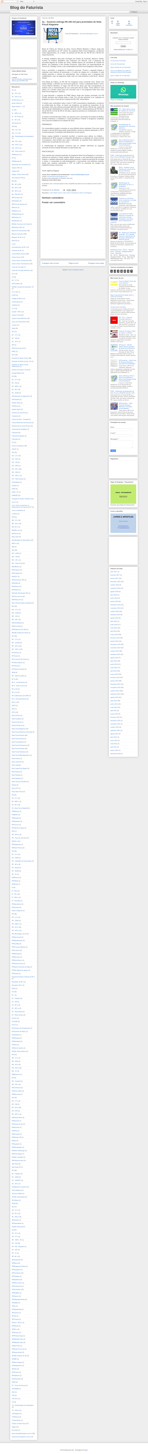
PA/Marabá (15, 818)
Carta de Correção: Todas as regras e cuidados (127, 332)
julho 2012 (113, 700)
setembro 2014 (115, 614)
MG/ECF (14, 576)
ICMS (13, 489)
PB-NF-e (14, 841)
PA (12, 795)
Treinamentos (16, 1420)
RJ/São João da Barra (19, 1051)
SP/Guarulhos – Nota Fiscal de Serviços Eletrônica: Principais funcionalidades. (125, 405)
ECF (13, 355)
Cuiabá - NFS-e (17, 312)
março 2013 (114, 674)
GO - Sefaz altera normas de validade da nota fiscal (127, 110)
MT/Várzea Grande (18, 669)
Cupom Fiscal (16, 315)
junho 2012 (114, 704)
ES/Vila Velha (16, 403)
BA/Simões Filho (17, 227)
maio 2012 (113, 707)
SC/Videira (15, 1200)
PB (13, 831)
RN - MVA (15, 1061)
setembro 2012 (115, 694)
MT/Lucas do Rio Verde (19, 659)
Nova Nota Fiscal (17, 791)
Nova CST (15, 788)
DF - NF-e (15, 341)
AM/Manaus (15, 154)
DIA (13, 345)
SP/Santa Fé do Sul (18, 1349)
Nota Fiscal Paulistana (19, 752)
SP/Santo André (17, 1352)
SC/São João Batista (18, 1197)
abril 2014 (113, 631)
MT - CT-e (15, 639)
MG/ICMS (15, 583)
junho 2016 (114, 598)
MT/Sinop (15, 666)
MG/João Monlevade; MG (20, 593)
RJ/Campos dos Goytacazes (21, 1028)
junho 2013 (114, 664)
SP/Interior (15, 1296)
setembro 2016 (115, 588)
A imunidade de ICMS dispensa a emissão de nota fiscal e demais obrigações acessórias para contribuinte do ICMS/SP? (122, 218)
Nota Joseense (16, 762)
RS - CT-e (15, 1101)
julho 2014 (113, 621)
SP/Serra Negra (17, 1362)
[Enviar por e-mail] (67, 190)
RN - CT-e (15, 1058)
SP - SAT (15, 1250)
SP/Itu (14, 1306)
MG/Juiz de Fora (17, 596)
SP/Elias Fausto (17, 1283)
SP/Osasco (15, 1332)
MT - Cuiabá (16, 642)
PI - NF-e (15, 894)
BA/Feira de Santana (18, 204)
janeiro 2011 (114, 750)
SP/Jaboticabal (16, 1309)
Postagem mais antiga (96, 263)
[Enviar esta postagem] (63, 190)
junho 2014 (114, 624)
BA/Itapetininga (16, 214)
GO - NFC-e (16, 475)
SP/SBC (14, 1359)
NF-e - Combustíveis (18, 682)
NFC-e (14, 702)
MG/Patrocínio (16, 599)
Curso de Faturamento (19, 321)
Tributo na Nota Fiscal (19, 1423)
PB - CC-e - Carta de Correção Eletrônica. (125, 318)
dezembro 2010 (115, 753)
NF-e (13, 679)
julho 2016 (113, 595)
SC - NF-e (15, 1183)
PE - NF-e (15, 864)
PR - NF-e (15, 927)
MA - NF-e (15, 523)
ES (13, 376)
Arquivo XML (16, 168)
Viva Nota (15, 1430)
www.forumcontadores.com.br (21, 1437)
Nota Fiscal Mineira (18, 742)
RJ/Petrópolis (16, 1041)
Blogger (85, 1450)
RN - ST (14, 1071)
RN (13, 1054)
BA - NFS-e (15, 191)
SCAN (14, 1203)
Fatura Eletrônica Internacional (21, 422)
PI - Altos (14, 891)
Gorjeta (14, 485)
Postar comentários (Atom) (75, 270)
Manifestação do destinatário (21, 540)
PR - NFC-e (15, 930)
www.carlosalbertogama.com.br (89, 33)
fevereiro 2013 (115, 677)
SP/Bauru (15, 1263)
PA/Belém (15, 814)
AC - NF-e (15, 93)
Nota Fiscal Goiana (18, 738)
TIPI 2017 (15, 1398)
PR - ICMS (15, 920)
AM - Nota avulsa (17, 151)
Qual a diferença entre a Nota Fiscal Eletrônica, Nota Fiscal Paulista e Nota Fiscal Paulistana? (127, 142)
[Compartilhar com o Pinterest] (75, 190)
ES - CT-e (15, 379)
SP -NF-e (15, 1256)
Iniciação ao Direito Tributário (21, 499)
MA (13, 517)
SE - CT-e (15, 1210)
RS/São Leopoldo (17, 1157)
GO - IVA (14, 462)
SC (13, 1170)
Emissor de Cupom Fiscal (20, 370)
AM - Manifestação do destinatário (23, 136)
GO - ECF (15, 459)
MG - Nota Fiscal (17, 563)
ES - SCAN (15, 393)
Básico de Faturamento (19, 230)
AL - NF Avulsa (16, 116)
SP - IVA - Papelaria (18, 1246)
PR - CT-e (15, 917)
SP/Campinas (16, 1273)
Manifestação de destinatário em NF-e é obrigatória (126, 184)
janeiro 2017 (114, 578)
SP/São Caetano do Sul (19, 1355)
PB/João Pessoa (17, 848)
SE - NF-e (15, 1213)
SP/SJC (14, 1369)
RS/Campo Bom (17, 1117)
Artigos (14, 171)
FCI (13, 442)
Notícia (14, 785)
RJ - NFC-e (15, 1008)
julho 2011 (113, 737)
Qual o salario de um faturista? (120, 75)
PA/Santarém (16, 821)
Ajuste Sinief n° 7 (17, 106)
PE (13, 851)
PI (12, 887)
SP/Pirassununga (17, 1336)
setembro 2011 (115, 730)
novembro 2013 (115, 648)
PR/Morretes (16, 957)
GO (13, 452)
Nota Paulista (16, 775)
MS (13, 606)
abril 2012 (113, 710)
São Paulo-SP (16, 1167)
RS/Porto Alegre (17, 1154)
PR (13, 914)
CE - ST (14, 280)
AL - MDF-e (15, 113)
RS (13, 1097)
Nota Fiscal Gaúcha (18, 735)
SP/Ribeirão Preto (17, 1342)
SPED (14, 1382)
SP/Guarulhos (16, 1289)
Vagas (14, 1427)
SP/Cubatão (15, 1276)
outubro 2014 (114, 611)
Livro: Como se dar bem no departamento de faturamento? (22, 506)
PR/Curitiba (15, 943)
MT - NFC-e (15, 649)
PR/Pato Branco (17, 960)
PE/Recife (15, 884)
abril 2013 (113, 671)
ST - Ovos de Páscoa (18, 1385)
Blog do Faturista (26, 7)
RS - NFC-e (15, 1114)
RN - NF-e (15, 1064)
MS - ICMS (15, 613)
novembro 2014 (115, 608)
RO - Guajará (16, 1081)
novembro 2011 (115, 724)
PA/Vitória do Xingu (18, 828)
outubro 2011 (114, 727)
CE (13, 277)
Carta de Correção (18, 267)
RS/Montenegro (17, 1147)
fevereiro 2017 (115, 575)
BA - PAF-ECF (16, 194)
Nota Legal (15, 765)
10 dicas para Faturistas (118, 60)
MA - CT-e (15, 520)
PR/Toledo (15, 973)
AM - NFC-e (15, 144)
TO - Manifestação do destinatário (23, 1405)
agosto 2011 (114, 734)
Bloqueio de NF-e (17, 237)
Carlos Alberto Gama (56, 193)
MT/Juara (15, 656)
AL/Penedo (15, 123)
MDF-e (14, 543)
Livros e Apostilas (17, 510)
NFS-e (14, 712)
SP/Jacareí (15, 1312)
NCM (13, 672)
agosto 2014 (114, 618)
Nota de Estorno (17, 725)
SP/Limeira (15, 1319)
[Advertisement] (73, 254)
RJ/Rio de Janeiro (17, 1048)
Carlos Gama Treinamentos (71, 193)
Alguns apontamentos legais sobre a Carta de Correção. (122, 295)
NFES (14, 705)
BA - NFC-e (15, 187)
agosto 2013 (114, 658)
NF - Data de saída (18, 676)
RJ (12, 992)
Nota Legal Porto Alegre (19, 768)
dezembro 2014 (115, 605)
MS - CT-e (15, 609)
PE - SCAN (15, 871)
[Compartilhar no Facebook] (73, 190)
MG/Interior (15, 586)
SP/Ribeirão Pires (17, 1339)
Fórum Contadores (18, 446)
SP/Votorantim (16, 1379)
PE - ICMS (15, 858)
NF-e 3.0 (14, 692)
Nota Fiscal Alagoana (85, 193)
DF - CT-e (15, 335)
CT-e (13, 308)
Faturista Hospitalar (18, 436)
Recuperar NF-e (17, 985)
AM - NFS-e (15, 148)
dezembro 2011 (115, 720)
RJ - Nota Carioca (17, 1015)
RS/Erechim (15, 1127)
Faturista (14, 432)
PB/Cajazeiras (16, 844)
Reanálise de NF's (17, 982)
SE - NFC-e (15, 1217)
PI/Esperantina (16, 904)
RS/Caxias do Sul (17, 1124)
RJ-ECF (14, 1018)
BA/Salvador (16, 221)
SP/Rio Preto (16, 1346)
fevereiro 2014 (115, 638)
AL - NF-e (15, 120)
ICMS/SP (15, 495)
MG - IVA (15, 556)
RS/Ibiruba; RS (16, 1137)
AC (13, 90)
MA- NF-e (15, 527)
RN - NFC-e (15, 1068)
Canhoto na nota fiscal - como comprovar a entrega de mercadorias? (127, 200)
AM (13, 126)
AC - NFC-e (15, 96)
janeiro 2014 (114, 641)
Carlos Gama (16, 257)
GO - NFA (15, 472)
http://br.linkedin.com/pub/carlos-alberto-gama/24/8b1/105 (22, 80)
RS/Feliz (14, 1131)
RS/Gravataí (16, 1134)
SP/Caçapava (16, 1269)
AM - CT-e (15, 133)
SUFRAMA (15, 1389)
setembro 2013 (115, 654)
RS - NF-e (15, 1107)
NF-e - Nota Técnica (18, 685)
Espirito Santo (16, 409)
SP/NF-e (14, 1329)
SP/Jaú (14, 1316)
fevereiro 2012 (115, 717)
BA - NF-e (15, 184)
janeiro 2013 (114, 681)
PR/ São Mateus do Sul (19, 934)
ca (12, 244)
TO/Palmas (15, 1417)
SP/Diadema (16, 1279)
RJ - (13, 995)
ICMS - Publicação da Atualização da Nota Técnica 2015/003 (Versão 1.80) (122, 156)
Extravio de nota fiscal (19, 412)
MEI (13, 547)
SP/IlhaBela (15, 1293)
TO (13, 1402)
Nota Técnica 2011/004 (19, 781)
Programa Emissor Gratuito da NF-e (23, 977)
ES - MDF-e (15, 386)
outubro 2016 (114, 585)
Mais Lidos (15, 537)
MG (13, 550)
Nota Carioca (16, 715)
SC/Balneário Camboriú (19, 1187)
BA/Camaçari (16, 197)
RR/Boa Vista (16, 1094)
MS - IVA (14, 616)
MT (13, 636)
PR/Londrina (16, 950)
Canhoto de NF (17, 250)
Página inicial (73, 263)
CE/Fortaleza (16, 283)
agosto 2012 (114, 697)
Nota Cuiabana (16, 719)
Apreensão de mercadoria (20, 164)
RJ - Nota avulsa (17, 1011)
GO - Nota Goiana (17, 479)
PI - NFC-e (15, 897)
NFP (13, 709)
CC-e (13, 273)
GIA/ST (14, 449)
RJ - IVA (14, 1001)
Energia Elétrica (17, 373)
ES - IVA (14, 383)
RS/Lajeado (15, 1144)
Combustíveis (16, 302)
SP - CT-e (15, 1236)
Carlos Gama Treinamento (20, 260)
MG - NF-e (15, 560)
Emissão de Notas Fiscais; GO (21, 361)
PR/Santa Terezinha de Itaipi (21, 967)
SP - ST (14, 1253)
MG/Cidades (16, 573)
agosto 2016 (114, 591)
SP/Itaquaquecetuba (18, 1299)
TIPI (13, 1395)
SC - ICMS (15, 1177)
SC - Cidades (16, 1173)
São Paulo (15, 1164)
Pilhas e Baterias (17, 910)
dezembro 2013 (115, 644)
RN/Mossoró (16, 1074)
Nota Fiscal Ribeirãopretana (21, 755)
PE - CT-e (15, 854)
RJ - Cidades (16, 998)
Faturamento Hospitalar (19, 429)
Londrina (14, 513)
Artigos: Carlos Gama (18, 174)
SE (13, 1207)
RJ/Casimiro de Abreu (19, 1031)
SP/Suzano (15, 1372)
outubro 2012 (114, 691)
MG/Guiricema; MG (18, 580)
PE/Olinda (15, 881)
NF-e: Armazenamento (19, 699)
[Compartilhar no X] (71, 190)
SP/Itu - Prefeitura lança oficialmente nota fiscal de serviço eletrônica (127, 169)
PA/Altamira (15, 811)
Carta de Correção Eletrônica (21, 270)
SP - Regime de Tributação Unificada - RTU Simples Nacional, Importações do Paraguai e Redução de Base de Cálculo (127, 236)
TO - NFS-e (15, 1410)
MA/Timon (15, 533)
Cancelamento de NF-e (19, 247)
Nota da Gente (16, 722)
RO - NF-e (15, 1084)
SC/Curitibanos (16, 1190)
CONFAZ (15, 305)
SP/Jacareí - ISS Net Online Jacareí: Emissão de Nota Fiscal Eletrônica (127, 346)
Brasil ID (14, 240)
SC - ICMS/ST (16, 1180)
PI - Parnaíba (16, 901)
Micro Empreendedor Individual (22, 603)
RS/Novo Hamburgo (18, 1150)
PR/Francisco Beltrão (18, 947)
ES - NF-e (15, 389)
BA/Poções (15, 217)
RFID (13, 988)
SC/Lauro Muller (17, 1193)
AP (13, 158)
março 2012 (114, 714)
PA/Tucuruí (15, 824)
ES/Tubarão (15, 399)
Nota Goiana (16, 758)
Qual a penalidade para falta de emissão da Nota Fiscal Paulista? (121, 71)
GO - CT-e (15, 455)
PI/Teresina (15, 907)
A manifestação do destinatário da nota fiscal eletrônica (127, 126)
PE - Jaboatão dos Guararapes (22, 861)
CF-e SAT (15, 292)
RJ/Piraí (14, 1044)
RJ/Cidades (15, 1035)
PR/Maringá (15, 953)
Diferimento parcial (18, 348)
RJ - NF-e (15, 1005)
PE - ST (14, 874)
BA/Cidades (15, 201)
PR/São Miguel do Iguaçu (20, 970)
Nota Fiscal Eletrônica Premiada (22, 732)
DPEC (14, 351)
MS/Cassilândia (17, 623)
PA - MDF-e (15, 801)
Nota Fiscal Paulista (18, 748)
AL (12, 110)
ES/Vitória (15, 406)
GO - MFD (15, 465)
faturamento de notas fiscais (21, 426)
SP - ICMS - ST (17, 1240)
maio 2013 (113, 667)
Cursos (14, 325)
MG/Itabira (15, 590)
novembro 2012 (115, 687)
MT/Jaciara (15, 652)
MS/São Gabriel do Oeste (20, 632)
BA (13, 181)
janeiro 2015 (114, 601)
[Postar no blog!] (69, 190)
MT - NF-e (15, 646)
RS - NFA (15, 1111)
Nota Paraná (16, 771)
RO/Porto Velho (17, 1091)
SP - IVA (14, 1243)
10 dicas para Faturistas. (118, 307)
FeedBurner (129, 49)
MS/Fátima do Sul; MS (19, 629)
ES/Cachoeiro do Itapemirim (21, 396)
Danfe (14, 328)
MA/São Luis (16, 530)
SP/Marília (15, 1326)
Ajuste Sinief (16, 103)
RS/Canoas (15, 1121)
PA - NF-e (15, 805)
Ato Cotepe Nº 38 (17, 178)
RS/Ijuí (14, 1140)
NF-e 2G (14, 689)
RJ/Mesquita (16, 1038)
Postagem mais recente (50, 263)
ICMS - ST (15, 492)
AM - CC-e (15, 130)
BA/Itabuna (15, 211)
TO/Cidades (15, 1413)
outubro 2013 (114, 651)
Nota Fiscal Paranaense (19, 745)
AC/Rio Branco (16, 100)
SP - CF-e (15, 1233)
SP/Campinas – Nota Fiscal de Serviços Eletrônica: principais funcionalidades (127, 362)
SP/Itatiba (15, 1302)
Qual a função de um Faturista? (120, 67)
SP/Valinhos (15, 1375)
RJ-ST (14, 1025)
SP (13, 1230)
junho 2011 (113, 740)
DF (13, 331)
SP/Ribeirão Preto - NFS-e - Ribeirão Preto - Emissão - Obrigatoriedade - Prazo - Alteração (122, 251)
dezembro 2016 (115, 581)
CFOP (14, 295)
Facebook (15, 416)
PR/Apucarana (16, 937)
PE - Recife (15, 867)
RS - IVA (14, 1104)
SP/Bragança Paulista (19, 1266)
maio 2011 (113, 743)
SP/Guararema (16, 1286)
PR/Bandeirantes (17, 940)
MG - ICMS (15, 553)
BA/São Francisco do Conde (21, 224)
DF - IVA (14, 338)
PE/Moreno (15, 877)
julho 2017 (113, 571)
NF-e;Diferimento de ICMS (20, 695)
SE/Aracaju (15, 1220)
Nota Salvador (16, 778)
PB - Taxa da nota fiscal (19, 838)
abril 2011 (113, 747)
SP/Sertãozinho (17, 1365)
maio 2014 (113, 628)
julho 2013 (113, 661)
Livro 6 (14, 502)
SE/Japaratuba (16, 1223)
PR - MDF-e (15, 924)
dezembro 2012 (115, 684)
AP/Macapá (15, 161)
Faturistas (15, 439)
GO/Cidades (16, 482)
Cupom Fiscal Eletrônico (19, 318)
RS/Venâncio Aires (17, 1160)
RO (13, 1078)
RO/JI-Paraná (16, 1087)
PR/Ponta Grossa (17, 963)
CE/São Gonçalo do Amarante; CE (23, 287)
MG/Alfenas (15, 566)
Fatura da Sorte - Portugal (20, 419)
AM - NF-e (15, 141)
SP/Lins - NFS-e (17, 1322)
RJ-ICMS (15, 1021)
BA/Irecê (14, 207)
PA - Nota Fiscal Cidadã (19, 808)
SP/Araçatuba (16, 1260)
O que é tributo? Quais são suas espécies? (127, 282)
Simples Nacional (17, 1226)
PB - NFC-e (15, 834)
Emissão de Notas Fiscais (20, 358)
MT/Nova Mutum (17, 662)
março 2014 (114, 634)
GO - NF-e (15, 469)
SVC (13, 1392)
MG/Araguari (16, 570)
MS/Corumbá (16, 626)
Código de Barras (17, 298)
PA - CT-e (15, 798)
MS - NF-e (15, 619)
